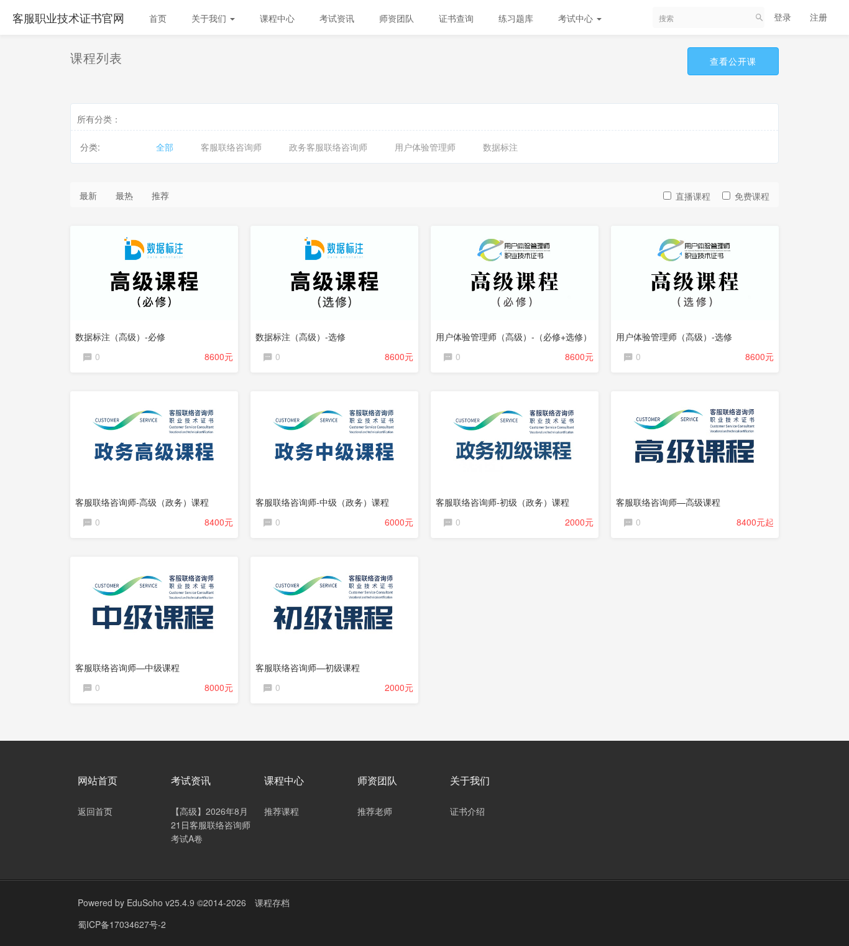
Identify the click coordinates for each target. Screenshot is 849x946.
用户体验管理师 (425, 147)
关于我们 (210, 18)
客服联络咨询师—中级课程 (127, 667)
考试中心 (576, 18)
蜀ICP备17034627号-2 (122, 924)
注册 (818, 17)
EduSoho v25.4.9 (161, 902)
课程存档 (272, 902)
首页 (158, 18)
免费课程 (752, 196)
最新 (88, 195)
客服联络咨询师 (231, 147)
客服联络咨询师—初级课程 (307, 667)
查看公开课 (733, 61)
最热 (124, 195)
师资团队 (396, 18)
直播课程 (693, 196)
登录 (782, 17)
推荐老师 (374, 811)
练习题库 (515, 18)
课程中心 (277, 18)
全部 (164, 147)
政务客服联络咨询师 (328, 147)
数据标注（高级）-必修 (120, 336)
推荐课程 (281, 811)
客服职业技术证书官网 (68, 17)
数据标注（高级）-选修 (300, 336)
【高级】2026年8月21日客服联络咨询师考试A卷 (210, 825)
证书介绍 (467, 811)
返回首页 (95, 811)
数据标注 (500, 147)
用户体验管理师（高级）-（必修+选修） (514, 336)
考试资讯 (336, 18)
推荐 (160, 195)
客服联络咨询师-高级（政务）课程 (142, 502)
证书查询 (456, 18)
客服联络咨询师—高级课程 (668, 502)
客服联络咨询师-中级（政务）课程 (322, 502)
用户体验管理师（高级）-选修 (674, 336)
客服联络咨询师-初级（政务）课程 (502, 502)
